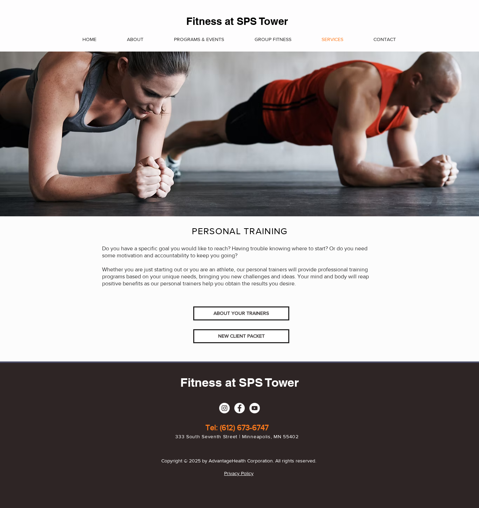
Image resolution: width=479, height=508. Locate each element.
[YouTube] (254, 408)
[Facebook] (239, 408)
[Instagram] (224, 408)
